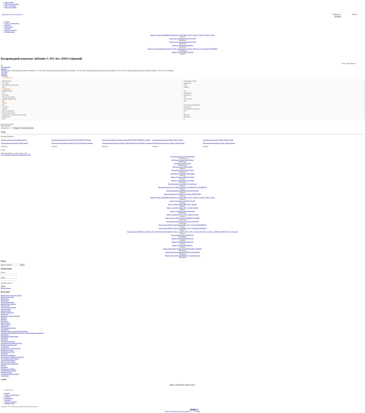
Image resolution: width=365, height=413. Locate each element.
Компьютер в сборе (7, 350)
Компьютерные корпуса (8, 304)
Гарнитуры (4, 314)
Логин (3, 272)
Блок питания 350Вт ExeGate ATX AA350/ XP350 (182, 221)
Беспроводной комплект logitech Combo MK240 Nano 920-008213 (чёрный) (126, 140)
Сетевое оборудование (8, 360)
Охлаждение (5, 347)
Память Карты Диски (8, 352)
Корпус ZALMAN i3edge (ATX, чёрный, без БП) (182, 208)
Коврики (3, 319)
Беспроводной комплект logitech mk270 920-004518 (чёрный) (71, 140)
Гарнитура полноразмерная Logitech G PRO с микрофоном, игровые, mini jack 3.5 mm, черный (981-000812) (183, 49)
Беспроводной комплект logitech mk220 (14, 140)
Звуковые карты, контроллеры (10, 348)
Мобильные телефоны (8, 369)
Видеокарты (5, 300)
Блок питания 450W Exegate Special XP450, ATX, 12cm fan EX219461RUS (182, 225)
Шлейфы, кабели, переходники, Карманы (14, 331)
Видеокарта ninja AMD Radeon (182, 167)
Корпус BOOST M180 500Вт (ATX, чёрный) (182, 204)
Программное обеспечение (9, 336)
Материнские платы (7, 297)
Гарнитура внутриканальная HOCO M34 (182, 42)
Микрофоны (5, 335)
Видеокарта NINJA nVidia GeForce (182, 170)
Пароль (3, 277)
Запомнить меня (6, 283)
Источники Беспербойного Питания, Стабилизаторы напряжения (22, 333)
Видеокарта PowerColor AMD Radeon (182, 156)
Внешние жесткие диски (9, 345)
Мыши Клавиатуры (7, 312)
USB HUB (4, 338)
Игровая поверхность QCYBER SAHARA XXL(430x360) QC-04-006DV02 (182, 187)
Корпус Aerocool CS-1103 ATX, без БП (182, 201)
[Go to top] (9, 390)
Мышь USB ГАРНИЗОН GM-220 (182, 242)
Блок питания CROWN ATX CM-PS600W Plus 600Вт (182, 218)
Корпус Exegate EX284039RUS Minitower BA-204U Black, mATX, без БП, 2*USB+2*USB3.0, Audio (182, 35)
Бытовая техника (6, 372)
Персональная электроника (9, 364)
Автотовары (5, 376)
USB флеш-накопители (8, 328)
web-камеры (5, 329)
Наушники (4, 321)
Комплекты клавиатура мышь (10, 316)
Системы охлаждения (8, 341)
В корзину (338, 16)
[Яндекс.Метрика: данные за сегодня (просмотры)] (182, 411)
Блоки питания (6, 311)
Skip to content (9, 2)
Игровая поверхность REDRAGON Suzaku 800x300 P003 (182, 194)
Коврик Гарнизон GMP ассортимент (182, 177)
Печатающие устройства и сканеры (12, 357)
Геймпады (4, 318)
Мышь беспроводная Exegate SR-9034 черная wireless (182, 252)
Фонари (3, 365)
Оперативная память (7, 302)
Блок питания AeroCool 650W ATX (182, 235)
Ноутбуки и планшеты (8, 355)
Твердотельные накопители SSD (11, 343)
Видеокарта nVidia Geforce (182, 163)
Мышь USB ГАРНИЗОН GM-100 (182, 52)
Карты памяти (5, 323)
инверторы (4, 340)
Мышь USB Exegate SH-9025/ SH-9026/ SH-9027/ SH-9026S (182, 249)
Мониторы (4, 367)
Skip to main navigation (12, 4)
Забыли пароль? (6, 288)
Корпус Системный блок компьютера (182, 211)
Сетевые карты (6, 309)
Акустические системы (8, 307)
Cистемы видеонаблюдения (10, 374)
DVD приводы (5, 324)
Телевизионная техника (8, 370)
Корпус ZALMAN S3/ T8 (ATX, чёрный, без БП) (182, 214)
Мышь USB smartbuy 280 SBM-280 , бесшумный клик (182, 255)
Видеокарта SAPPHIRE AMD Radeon (182, 173)
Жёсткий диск (5, 306)
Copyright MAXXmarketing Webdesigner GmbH (16, 155)
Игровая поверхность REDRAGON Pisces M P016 (182, 191)
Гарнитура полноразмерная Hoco (182, 45)
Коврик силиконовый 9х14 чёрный (182, 180)
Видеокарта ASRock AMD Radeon (182, 160)
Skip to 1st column (10, 6)
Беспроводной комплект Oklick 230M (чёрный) (218, 140)
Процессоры (5, 299)
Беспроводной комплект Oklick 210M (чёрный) (167, 140)
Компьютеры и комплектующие (11, 295)
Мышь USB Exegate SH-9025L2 (182, 245)
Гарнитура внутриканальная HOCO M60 (182, 38)
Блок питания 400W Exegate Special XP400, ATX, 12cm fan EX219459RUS (182, 228)
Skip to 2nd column (10, 7)
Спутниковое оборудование (10, 358)
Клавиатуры (5, 326)
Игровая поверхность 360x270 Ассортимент (182, 184)
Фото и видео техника (8, 362)
